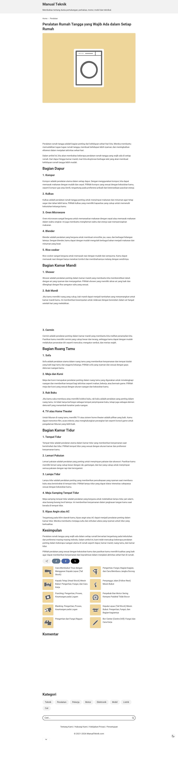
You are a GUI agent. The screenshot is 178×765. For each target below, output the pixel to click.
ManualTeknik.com (95, 733)
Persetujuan (112, 727)
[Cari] (133, 717)
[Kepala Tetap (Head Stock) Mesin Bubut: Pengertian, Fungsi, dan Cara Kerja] (48, 589)
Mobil (114, 702)
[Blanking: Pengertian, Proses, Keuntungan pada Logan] (48, 614)
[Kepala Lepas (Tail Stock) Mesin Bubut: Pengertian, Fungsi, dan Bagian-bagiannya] (95, 614)
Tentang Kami (66, 727)
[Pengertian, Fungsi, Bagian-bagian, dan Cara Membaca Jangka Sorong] (95, 576)
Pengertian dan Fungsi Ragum (68, 619)
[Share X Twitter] (75, 561)
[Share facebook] (65, 561)
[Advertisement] (89, 122)
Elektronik (101, 702)
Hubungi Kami (81, 727)
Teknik (48, 702)
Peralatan (54, 18)
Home (45, 18)
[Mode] (173, 736)
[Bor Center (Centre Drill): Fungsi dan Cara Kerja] (95, 627)
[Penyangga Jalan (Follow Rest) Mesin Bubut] (95, 589)
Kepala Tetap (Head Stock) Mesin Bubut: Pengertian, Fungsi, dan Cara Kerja (71, 583)
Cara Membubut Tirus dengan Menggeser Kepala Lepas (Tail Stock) (69, 571)
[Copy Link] (56, 561)
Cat (46, 708)
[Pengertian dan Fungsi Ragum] (48, 627)
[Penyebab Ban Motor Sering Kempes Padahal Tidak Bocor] (95, 602)
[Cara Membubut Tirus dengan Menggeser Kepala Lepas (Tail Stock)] (48, 576)
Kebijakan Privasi (97, 727)
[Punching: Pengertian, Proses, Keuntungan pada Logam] (48, 602)
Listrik (126, 702)
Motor (88, 702)
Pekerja (75, 702)
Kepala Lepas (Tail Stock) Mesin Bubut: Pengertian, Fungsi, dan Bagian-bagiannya (117, 609)
